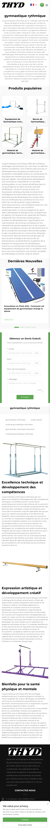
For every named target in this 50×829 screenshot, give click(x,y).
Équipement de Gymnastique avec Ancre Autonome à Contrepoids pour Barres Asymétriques (12, 120)
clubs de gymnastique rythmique (19, 424)
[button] (16, 327)
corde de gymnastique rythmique (19, 434)
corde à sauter (36, 420)
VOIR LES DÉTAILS (12, 106)
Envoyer (25, 397)
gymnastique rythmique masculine (20, 429)
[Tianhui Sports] (13, 5)
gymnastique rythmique (15, 420)
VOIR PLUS (8, 320)
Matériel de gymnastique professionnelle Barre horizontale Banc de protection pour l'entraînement (37, 151)
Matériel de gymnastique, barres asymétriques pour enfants (12, 151)
